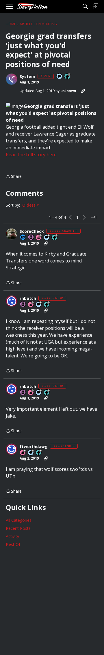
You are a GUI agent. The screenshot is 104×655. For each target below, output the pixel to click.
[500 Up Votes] (47, 304)
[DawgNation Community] (32, 6)
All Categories (18, 520)
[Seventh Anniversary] (31, 304)
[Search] (85, 6)
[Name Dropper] (31, 237)
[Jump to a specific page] (93, 217)
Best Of (13, 544)
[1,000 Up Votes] (54, 237)
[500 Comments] (47, 237)
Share (14, 177)
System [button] (27, 76)
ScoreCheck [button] (32, 231)
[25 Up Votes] (67, 76)
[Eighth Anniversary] (23, 453)
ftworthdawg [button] (34, 446)
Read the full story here (31, 154)
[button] (11, 79)
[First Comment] (59, 76)
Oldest (29, 205)
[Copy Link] (82, 91)
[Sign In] (95, 6)
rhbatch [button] (28, 298)
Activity (12, 536)
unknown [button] (68, 90)
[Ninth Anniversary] (39, 237)
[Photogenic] (23, 237)
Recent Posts (18, 528)
